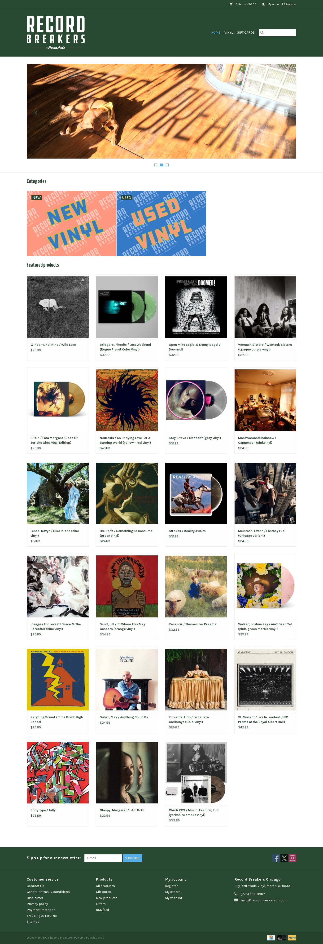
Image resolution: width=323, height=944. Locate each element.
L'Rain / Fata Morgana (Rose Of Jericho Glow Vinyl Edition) (54, 440)
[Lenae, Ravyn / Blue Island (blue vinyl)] (58, 493)
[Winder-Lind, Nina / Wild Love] (58, 307)
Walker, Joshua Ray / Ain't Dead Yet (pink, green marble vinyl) (265, 626)
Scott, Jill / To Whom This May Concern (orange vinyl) (122, 626)
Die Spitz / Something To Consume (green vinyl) (126, 533)
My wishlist (173, 898)
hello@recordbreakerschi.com (264, 900)
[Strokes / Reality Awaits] (196, 493)
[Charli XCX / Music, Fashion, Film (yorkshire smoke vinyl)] (196, 772)
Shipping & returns (42, 916)
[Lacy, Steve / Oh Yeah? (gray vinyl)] (196, 400)
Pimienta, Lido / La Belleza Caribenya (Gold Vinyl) (189, 719)
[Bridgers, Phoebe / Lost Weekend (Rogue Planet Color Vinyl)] (127, 307)
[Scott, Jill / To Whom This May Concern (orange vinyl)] (127, 586)
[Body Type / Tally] (58, 772)
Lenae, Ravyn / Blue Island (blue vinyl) (55, 533)
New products (107, 898)
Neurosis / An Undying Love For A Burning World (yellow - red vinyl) (125, 440)
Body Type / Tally (43, 810)
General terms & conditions (48, 892)
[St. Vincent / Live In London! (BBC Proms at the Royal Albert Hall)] (265, 679)
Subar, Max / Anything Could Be (124, 717)
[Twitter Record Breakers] (284, 858)
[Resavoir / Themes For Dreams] (196, 586)
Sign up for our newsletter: (54, 857)
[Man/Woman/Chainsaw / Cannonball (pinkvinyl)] (265, 400)
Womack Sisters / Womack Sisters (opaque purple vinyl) (265, 347)
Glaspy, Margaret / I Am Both (122, 810)
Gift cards (246, 33)
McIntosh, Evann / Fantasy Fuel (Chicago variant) (261, 533)
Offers (101, 904)
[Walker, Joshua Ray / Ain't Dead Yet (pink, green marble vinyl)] (265, 586)
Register (171, 886)
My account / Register (281, 4)
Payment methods (41, 910)
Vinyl (228, 33)
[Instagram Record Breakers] (292, 858)
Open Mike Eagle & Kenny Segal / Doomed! (194, 347)
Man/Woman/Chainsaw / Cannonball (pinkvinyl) (257, 440)
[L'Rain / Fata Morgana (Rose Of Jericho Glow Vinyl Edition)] (58, 400)
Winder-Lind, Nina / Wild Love (53, 345)
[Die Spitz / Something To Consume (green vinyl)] (127, 493)
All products (105, 886)
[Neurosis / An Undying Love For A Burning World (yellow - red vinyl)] (127, 400)
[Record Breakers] (81, 32)
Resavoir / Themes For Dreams (192, 624)
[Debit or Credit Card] (281, 937)
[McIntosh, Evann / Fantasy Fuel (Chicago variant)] (265, 493)
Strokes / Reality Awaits (187, 531)
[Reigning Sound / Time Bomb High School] (58, 679)
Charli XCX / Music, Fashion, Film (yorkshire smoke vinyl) (194, 812)
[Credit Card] (270, 937)
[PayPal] (291, 937)
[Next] (287, 113)
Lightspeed (97, 937)
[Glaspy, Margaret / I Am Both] (127, 772)
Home (215, 33)
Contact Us (35, 886)
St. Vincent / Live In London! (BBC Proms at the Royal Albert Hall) (263, 719)
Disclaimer (35, 898)
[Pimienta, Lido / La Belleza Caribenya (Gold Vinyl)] (196, 679)
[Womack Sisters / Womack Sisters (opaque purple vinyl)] (265, 307)
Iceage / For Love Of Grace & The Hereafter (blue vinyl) (56, 626)
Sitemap (33, 922)
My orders (172, 892)
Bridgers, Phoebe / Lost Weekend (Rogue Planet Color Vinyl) (125, 347)
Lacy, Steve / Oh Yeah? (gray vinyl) (195, 438)
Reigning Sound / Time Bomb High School (57, 719)
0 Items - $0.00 (246, 4)
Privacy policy (37, 904)
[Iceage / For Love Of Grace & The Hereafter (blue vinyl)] (58, 586)
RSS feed (102, 910)
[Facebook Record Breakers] (276, 858)
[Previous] (36, 113)
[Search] (262, 32)
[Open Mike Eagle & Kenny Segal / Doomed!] (196, 307)
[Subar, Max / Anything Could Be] (127, 679)
